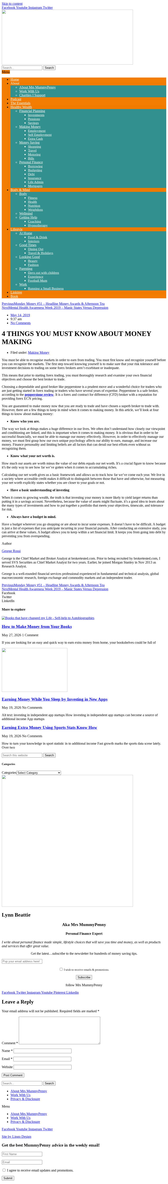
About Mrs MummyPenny (28, 1091)
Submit (8, 1178)
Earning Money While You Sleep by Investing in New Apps (54, 699)
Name (7, 1051)
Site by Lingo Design (16, 1136)
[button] (84, 593)
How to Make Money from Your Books (37, 626)
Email (7, 1059)
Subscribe (84, 977)
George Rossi (11, 551)
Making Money (38, 352)
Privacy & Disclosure (25, 1099)
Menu (6, 72)
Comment (10, 1043)
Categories (9, 772)
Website (7, 1067)
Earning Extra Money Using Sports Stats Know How (49, 727)
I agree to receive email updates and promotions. (40, 1170)
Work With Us (20, 1095)
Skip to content (12, 3)
